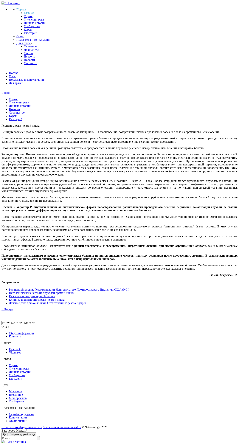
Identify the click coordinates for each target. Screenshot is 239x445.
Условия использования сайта (62, 427)
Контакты (15, 336)
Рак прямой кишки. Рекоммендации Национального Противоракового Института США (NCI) (69, 289)
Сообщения (16, 401)
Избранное (16, 394)
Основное (30, 46)
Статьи (28, 53)
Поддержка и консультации (33, 39)
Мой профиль (18, 398)
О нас (20, 36)
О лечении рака (34, 19)
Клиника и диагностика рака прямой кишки (37, 299)
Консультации (18, 417)
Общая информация (21, 333)
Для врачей (23, 43)
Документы (31, 49)
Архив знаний (18, 420)
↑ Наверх (7, 309)
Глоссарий (30, 33)
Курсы (28, 29)
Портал (21, 9)
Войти (5, 92)
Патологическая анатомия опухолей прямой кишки (42, 292)
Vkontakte (15, 352)
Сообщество (32, 26)
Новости (29, 59)
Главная (29, 12)
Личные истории (35, 22)
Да (4, 434)
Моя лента (15, 391)
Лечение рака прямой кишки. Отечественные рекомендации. (48, 303)
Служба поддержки (21, 414)
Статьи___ (30, 63)
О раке (28, 16)
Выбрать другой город (22, 434)
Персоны (29, 56)
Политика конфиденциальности (21, 427)
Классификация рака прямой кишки (32, 296)
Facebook (15, 349)
